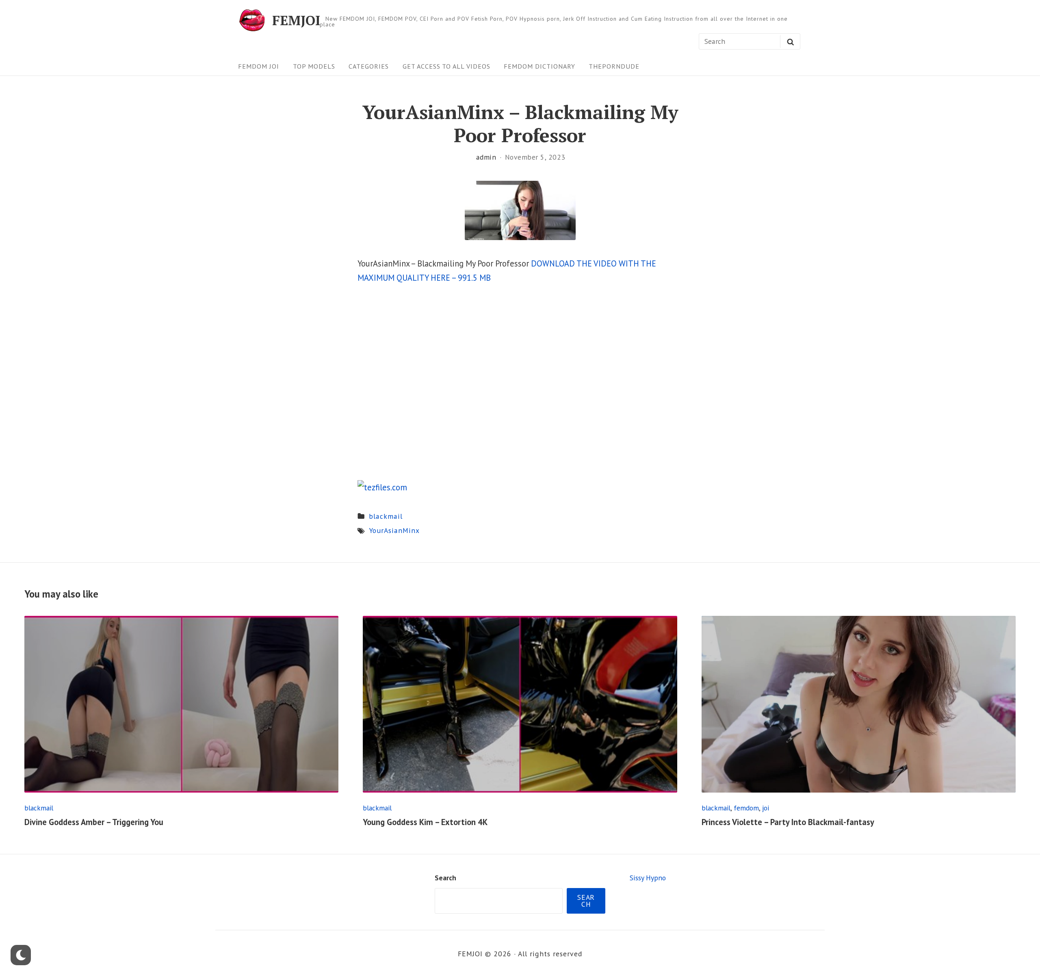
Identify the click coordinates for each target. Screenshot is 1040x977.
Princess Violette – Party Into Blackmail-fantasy (788, 822)
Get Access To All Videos (446, 66)
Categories (369, 66)
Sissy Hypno (648, 877)
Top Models (314, 66)
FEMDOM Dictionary (539, 66)
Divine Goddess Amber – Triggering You (93, 822)
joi (765, 807)
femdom (746, 807)
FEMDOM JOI (258, 66)
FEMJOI (296, 20)
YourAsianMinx (394, 530)
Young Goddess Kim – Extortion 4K (425, 822)
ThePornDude (614, 66)
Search (445, 877)
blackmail (386, 516)
